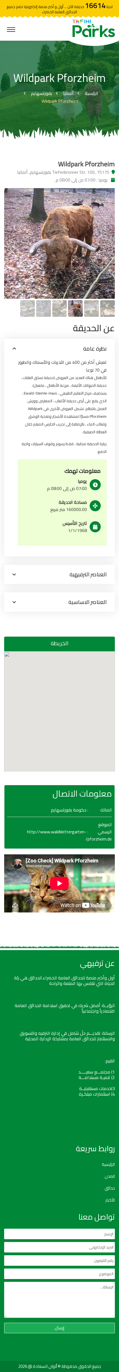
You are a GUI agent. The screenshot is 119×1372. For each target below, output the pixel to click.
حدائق (110, 1188)
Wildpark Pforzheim (60, 101)
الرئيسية (91, 93)
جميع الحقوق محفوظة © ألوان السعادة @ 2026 (59, 1366)
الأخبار (110, 1200)
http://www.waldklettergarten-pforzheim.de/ (69, 835)
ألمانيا (68, 93)
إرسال (59, 1328)
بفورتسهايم (41, 93)
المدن (110, 1176)
